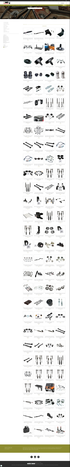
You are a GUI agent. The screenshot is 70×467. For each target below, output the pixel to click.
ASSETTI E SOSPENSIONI (6, 24)
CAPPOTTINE (5, 25)
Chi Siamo (42, 0)
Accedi (62, 0)
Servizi (55, 0)
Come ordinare (58, 0)
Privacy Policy (29, 463)
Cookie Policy (33, 463)
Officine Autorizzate (47, 0)
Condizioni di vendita (38, 463)
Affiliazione (51, 0)
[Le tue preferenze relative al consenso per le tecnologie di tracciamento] (1, 465)
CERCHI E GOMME (6, 26)
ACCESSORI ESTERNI (6, 22)
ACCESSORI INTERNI (6, 23)
